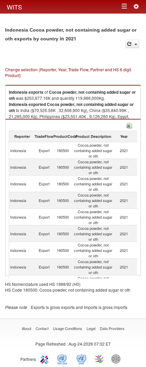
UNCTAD (63, 358)
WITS (14, 6)
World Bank (117, 358)
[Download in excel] (129, 125)
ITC (45, 358)
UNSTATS (81, 358)
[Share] (132, 44)
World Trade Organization (99, 358)
